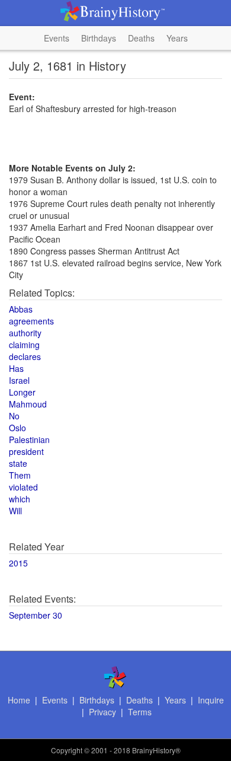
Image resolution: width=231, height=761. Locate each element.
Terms (140, 712)
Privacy (102, 712)
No (14, 416)
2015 (18, 563)
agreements (31, 321)
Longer (22, 392)
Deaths (141, 38)
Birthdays (98, 38)
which (19, 499)
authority (25, 333)
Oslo (17, 428)
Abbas (21, 309)
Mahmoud (28, 404)
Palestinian (29, 439)
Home (19, 700)
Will (15, 511)
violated (23, 487)
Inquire (211, 700)
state (18, 463)
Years (177, 38)
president (26, 451)
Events (56, 38)
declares (25, 356)
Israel (19, 380)
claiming (24, 345)
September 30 (35, 615)
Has (16, 368)
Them (20, 475)
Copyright (66, 750)
